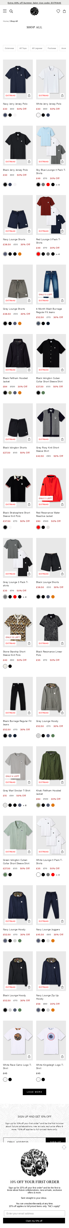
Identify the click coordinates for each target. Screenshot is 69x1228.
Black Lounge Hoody (14, 995)
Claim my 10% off (34, 1220)
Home (5, 21)
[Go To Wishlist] (58, 11)
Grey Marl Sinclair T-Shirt (16, 790)
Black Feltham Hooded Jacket (15, 379)
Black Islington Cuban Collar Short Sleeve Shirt (49, 379)
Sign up (55, 1141)
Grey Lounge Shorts (14, 308)
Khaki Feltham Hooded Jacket (48, 792)
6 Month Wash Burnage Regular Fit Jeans (49, 310)
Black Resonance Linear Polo (49, 653)
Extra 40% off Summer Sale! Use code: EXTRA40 (34, 2)
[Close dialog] (64, 1147)
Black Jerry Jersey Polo (15, 169)
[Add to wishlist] (29, 63)
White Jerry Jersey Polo (48, 103)
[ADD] (18, 1040)
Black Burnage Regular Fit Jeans (17, 722)
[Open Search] (11, 11)
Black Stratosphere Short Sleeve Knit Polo (16, 514)
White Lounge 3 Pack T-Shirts (49, 861)
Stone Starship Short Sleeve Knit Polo (14, 653)
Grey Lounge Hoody (47, 721)
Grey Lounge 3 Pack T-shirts (15, 583)
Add (29, 95)
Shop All (14, 21)
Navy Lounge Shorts (14, 239)
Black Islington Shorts (15, 447)
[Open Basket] (64, 11)
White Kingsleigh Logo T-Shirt (50, 1066)
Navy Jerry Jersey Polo (15, 103)
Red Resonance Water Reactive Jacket (48, 514)
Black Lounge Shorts (47, 582)
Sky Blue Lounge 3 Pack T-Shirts (51, 171)
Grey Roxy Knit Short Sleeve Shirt (47, 449)
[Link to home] (34, 11)
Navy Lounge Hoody (14, 929)
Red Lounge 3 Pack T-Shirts (48, 240)
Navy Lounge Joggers (48, 929)
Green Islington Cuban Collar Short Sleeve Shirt (16, 861)
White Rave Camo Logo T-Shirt (17, 1066)
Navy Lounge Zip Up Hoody (47, 997)
